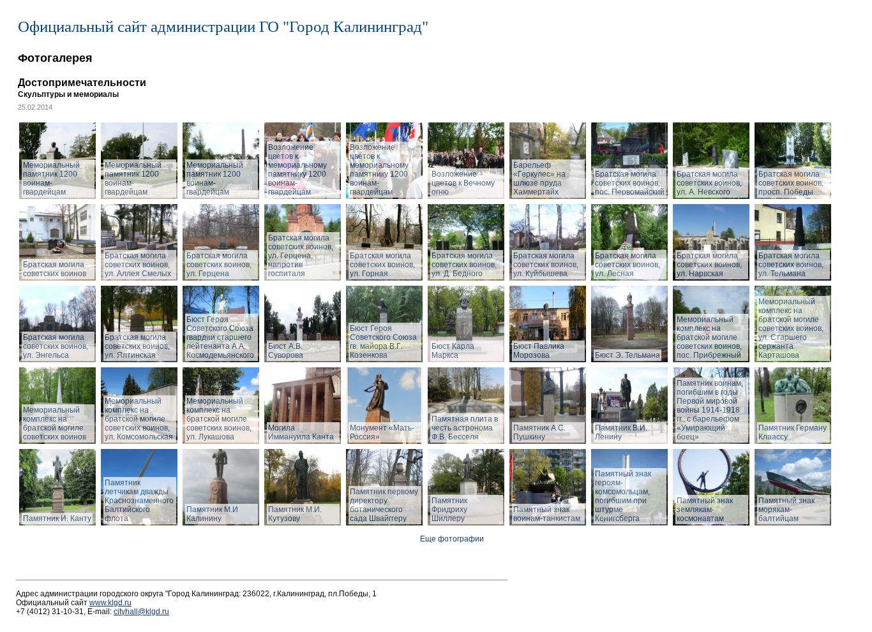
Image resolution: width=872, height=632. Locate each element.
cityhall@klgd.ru (141, 611)
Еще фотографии (452, 538)
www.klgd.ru (110, 602)
